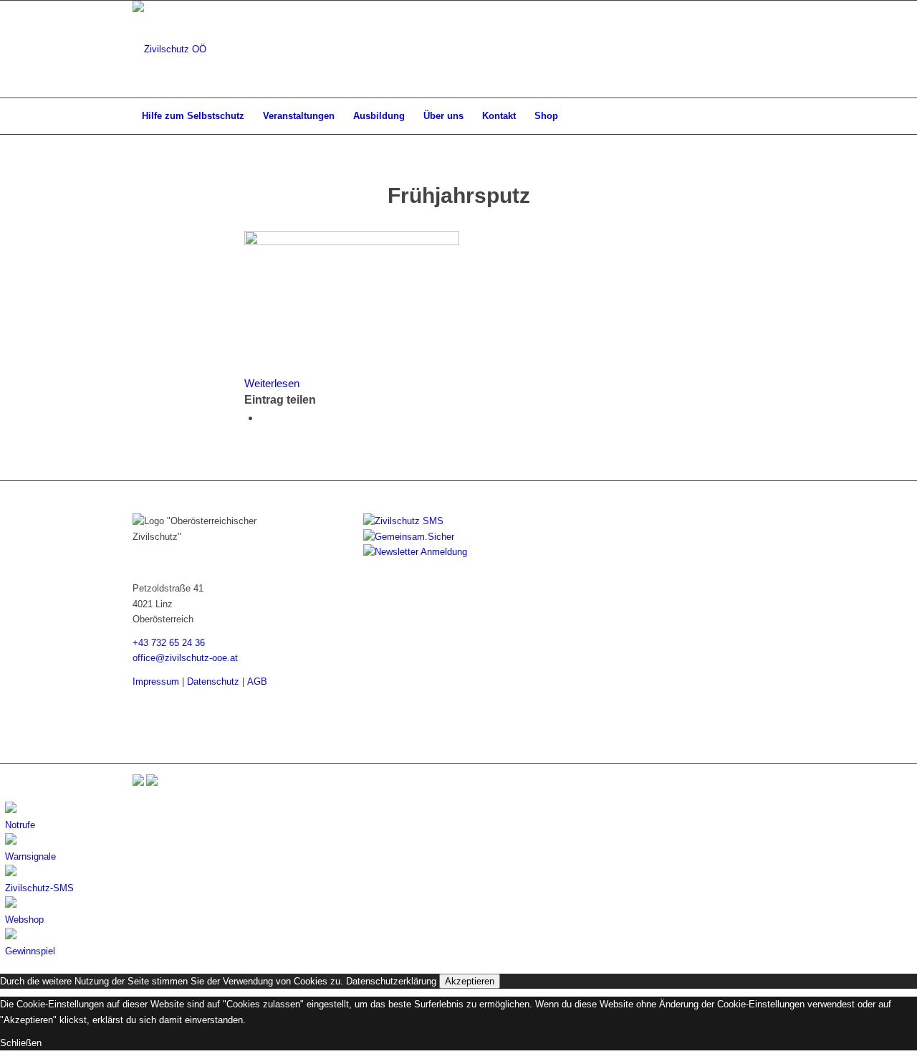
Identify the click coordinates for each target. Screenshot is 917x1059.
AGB (257, 681)
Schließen (21, 1042)
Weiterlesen (271, 383)
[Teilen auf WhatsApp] (264, 418)
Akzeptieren (469, 981)
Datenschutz (213, 681)
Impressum (156, 681)
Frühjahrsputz (459, 195)
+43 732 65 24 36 (169, 642)
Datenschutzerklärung (391, 981)
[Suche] (775, 116)
